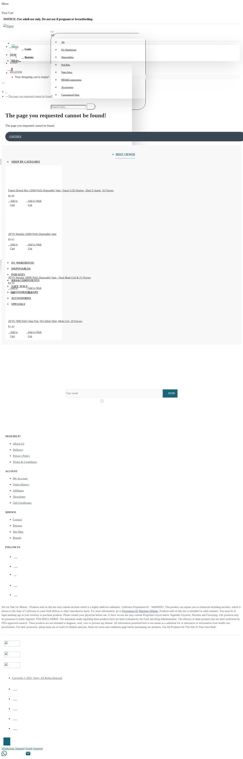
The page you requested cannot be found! (30, 96)
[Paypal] (15, 708)
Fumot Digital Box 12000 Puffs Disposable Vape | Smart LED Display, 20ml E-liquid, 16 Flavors (61, 190)
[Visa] (15, 688)
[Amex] (15, 718)
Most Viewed (125, 154)
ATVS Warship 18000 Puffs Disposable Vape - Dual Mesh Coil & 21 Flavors (49, 277)
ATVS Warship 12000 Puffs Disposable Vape (32, 234)
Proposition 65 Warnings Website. (140, 611)
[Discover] (15, 728)
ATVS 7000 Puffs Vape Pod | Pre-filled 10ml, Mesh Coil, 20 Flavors (45, 321)
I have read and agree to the (123, 401)
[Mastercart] (15, 698)
